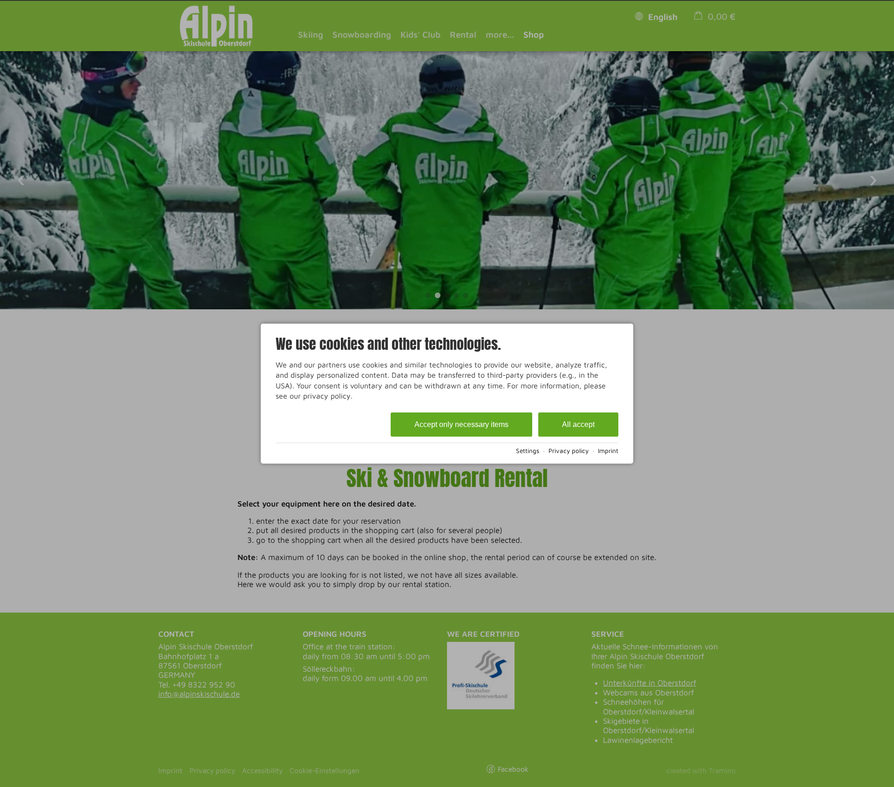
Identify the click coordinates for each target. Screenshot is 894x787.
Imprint (608, 450)
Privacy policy (569, 450)
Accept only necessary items (461, 424)
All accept (578, 424)
